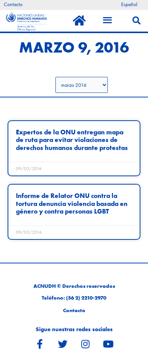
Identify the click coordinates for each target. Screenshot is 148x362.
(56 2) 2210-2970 (86, 298)
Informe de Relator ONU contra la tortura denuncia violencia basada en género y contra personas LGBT (72, 203)
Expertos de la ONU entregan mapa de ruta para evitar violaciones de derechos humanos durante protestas (72, 140)
